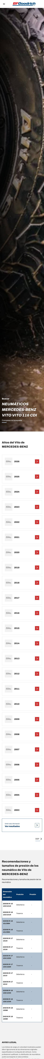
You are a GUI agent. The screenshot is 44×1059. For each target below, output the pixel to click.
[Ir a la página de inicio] (24, 4)
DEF (37, 839)
